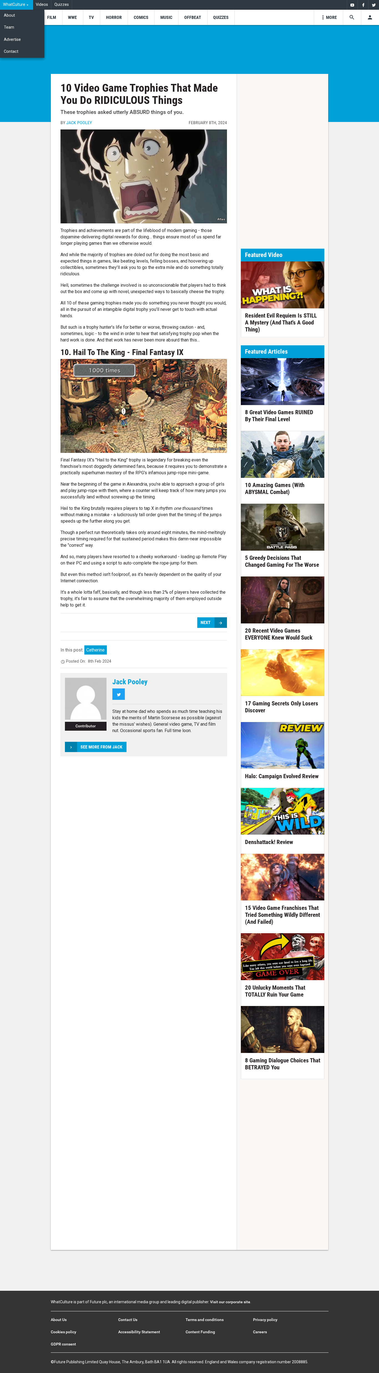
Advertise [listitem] (12, 39)
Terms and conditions (205, 1319)
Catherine (95, 650)
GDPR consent (63, 1344)
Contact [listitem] (11, 51)
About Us (59, 1319)
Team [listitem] (9, 27)
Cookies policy (63, 1332)
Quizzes (61, 4)
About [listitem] (9, 15)
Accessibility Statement (139, 1332)
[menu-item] (51, 17)
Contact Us (127, 1319)
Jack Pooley (79, 122)
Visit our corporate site (230, 1302)
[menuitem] (16, 5)
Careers (260, 1332)
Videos (42, 4)
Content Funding (200, 1332)
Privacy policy (265, 1319)
